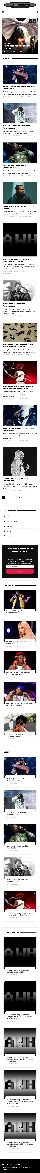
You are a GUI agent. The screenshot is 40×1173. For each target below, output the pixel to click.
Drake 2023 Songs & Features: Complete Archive (17, 612)
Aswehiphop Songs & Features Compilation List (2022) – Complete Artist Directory (20, 1144)
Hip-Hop (7, 43)
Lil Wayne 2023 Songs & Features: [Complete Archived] (18, 674)
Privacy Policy (7, 1169)
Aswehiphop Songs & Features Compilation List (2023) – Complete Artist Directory (20, 1102)
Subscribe (20, 571)
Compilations (7, 271)
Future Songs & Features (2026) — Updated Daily (17, 479)
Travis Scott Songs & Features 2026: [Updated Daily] (18, 429)
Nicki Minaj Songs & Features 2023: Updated (18, 643)
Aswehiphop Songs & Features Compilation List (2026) (16, 260)
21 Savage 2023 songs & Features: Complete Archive (18, 735)
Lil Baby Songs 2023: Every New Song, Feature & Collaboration (19, 704)
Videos (9, 536)
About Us (14, 1167)
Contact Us (6, 1167)
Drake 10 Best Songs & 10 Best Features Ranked (19, 207)
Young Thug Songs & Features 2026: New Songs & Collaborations (18, 387)
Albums (5, 354)
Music (5, 96)
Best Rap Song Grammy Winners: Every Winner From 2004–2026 (19, 47)
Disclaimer (29, 1167)
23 (16, 498)
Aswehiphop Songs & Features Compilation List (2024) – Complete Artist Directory (20, 1059)
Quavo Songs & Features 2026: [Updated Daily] (16, 166)
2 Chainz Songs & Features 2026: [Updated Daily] (16, 127)
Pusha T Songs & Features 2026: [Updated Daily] (16, 305)
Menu (19, 12)
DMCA (21, 1167)
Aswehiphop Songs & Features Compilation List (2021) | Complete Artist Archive (19, 1017)
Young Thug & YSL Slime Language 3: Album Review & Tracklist (18, 345)
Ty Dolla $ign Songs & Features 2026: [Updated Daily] (19, 87)
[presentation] (30, 21)
